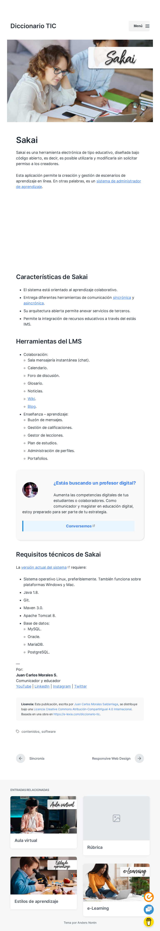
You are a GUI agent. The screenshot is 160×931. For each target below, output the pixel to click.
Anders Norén (87, 922)
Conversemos (79, 526)
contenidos (30, 731)
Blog (32, 406)
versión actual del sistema (44, 567)
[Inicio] (149, 897)
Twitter (80, 686)
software (48, 731)
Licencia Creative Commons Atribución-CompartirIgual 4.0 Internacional (82, 709)
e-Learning (98, 908)
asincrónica (34, 303)
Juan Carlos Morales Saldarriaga (96, 704)
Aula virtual (26, 840)
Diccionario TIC (33, 26)
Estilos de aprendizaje (36, 901)
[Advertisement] (80, 231)
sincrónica (122, 297)
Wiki (31, 399)
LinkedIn (42, 686)
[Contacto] (149, 909)
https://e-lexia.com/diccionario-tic (77, 714)
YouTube (23, 686)
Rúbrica (94, 847)
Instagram (62, 686)
